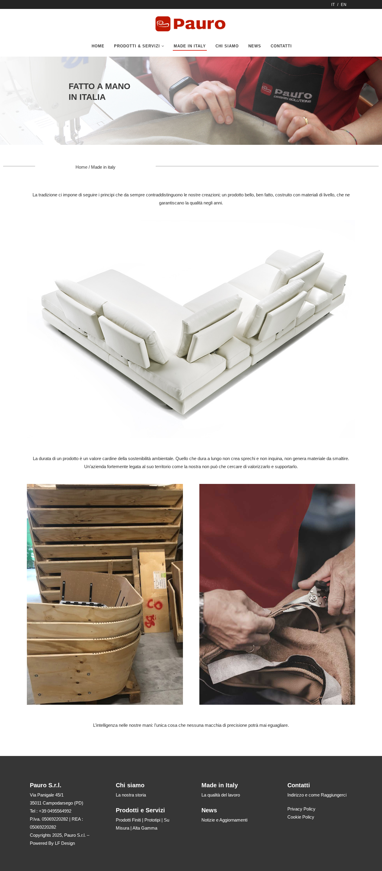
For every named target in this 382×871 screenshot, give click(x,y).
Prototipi (152, 819)
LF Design (65, 843)
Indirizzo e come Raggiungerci (316, 794)
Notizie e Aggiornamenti (224, 819)
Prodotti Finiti (128, 819)
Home (81, 167)
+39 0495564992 (55, 810)
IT (333, 4)
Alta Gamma (145, 827)
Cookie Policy (300, 816)
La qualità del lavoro (220, 794)
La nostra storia (131, 794)
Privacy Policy (301, 808)
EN (343, 4)
